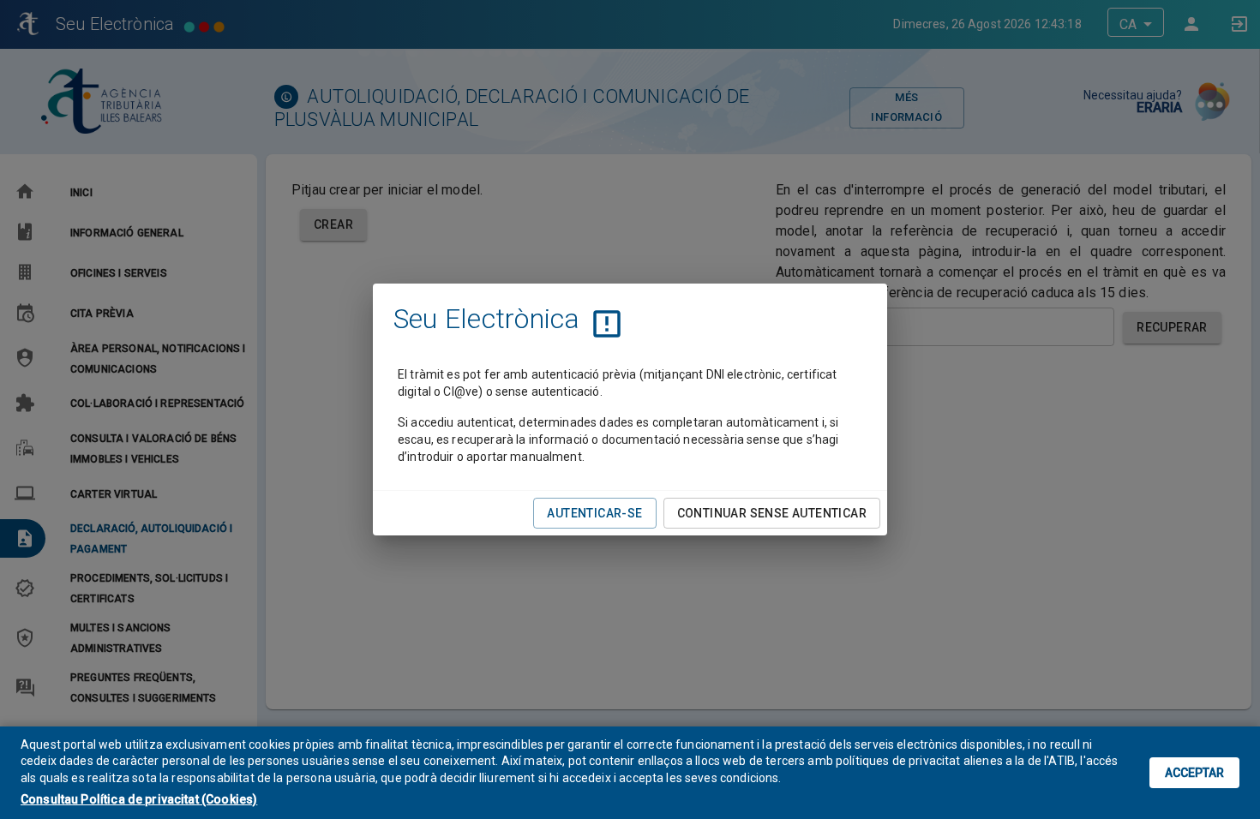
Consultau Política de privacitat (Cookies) (139, 799)
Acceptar (1194, 773)
